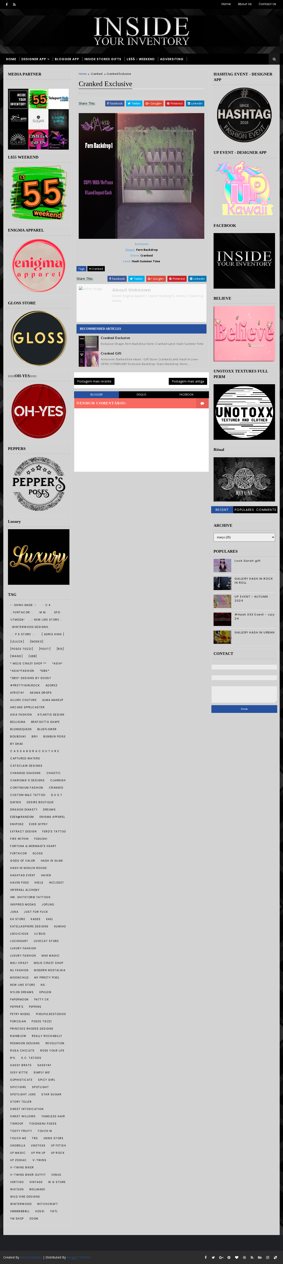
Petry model (20, 1014)
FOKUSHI (41, 839)
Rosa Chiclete (22, 1050)
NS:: (44, 985)
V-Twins (40, 1160)
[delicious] (275, 1257)
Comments (266, 510)
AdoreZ (52, 685)
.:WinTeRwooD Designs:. (30, 627)
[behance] (259, 1257)
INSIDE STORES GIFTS (102, 59)
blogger (96, 394)
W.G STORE (57, 1182)
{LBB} (33, 656)
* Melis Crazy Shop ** (28, 663)
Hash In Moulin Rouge (28, 868)
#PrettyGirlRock (25, 685)
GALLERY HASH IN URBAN (255, 632)
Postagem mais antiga (188, 381)
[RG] (60, 649)
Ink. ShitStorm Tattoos (30, 897)
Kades (36, 919)
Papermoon (19, 999)
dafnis (15, 802)
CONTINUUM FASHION (26, 787)
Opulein (45, 992)
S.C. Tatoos (31, 1058)
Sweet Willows (23, 1116)
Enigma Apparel (52, 817)
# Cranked (96, 269)
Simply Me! (42, 1072)
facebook (186, 394)
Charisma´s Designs (27, 780)
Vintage (36, 1182)
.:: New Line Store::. (46, 619)
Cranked (56, 787)
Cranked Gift (111, 353)
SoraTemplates (31, 1257)
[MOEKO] (37, 641)
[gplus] (221, 1257)
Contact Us (267, 4)
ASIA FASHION (21, 714)
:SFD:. (57, 612)
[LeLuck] (17, 641)
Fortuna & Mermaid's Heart (33, 846)
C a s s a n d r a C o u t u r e (34, 751)
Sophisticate (21, 1080)
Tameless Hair (53, 1116)
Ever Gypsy (38, 824)
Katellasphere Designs (29, 926)
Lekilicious (19, 934)
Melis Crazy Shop (48, 963)
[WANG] (16, 656)
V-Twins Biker (22, 1167)
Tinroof (17, 1123)
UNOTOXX (38, 1145)
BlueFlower (47, 729)
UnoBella (17, 1145)
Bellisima (18, 722)
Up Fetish (58, 1145)
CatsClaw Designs (26, 766)
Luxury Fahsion (23, 948)
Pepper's (16, 1007)
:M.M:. (43, 612)
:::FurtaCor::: (21, 612)
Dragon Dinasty (24, 809)
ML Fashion (19, 970)
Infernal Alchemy (25, 890)
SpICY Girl (46, 1080)
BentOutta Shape (45, 722)
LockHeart (19, 941)
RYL (13, 1058)
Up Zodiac (18, 1160)
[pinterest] (229, 1257)
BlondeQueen (21, 729)
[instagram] (267, 1257)
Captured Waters (25, 758)
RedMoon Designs (25, 1043)
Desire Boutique (40, 802)
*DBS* (45, 671)
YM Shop (17, 1218)
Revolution (55, 1043)
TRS (35, 1138)
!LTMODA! (17, 619)
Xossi (40, 1211)
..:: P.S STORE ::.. (23, 634)
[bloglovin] (236, 1257)
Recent (222, 510)
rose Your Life (52, 1050)
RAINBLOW (18, 1036)
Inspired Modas (23, 904)
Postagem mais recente (94, 381)
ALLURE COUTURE (23, 700)
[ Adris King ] (53, 634)
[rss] (14, 4)
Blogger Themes (79, 1257)
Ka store (17, 919)
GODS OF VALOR (22, 861)
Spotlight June (23, 1094)
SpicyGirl (18, 1087)
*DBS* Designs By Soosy (30, 678)
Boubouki (18, 736)
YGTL (54, 1211)
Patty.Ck (41, 999)
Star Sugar (51, 1094)
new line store (22, 985)
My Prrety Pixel (47, 977)
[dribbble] (244, 1257)
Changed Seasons (25, 773)
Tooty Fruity (21, 1131)
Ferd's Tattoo (54, 831)
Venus (56, 1175)
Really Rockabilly (47, 1036)
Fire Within (19, 839)
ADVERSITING (172, 59)
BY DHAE (16, 744)
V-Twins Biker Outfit (28, 1175)
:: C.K (46, 605)
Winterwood (21, 1204)
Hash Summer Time (146, 261)
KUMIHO (60, 926)
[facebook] (6, 4)
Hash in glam (52, 861)
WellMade (37, 1189)
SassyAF (44, 1065)
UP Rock (58, 1153)
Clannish (58, 780)
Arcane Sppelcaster (27, 707)
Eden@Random (22, 817)
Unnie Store (54, 1138)
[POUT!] (45, 649)
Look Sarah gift (248, 561)
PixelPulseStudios (51, 1014)
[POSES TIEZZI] (21, 649)
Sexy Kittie (19, 1072)
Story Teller (21, 1102)
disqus (141, 394)
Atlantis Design (51, 714)
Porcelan (18, 1021)
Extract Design (23, 831)
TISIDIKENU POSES (43, 1123)
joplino (48, 904)
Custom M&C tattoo (28, 795)
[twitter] (213, 1257)
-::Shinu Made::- (23, 605)
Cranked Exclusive (115, 338)
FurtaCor (18, 853)
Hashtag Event (23, 875)
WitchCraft (47, 1204)
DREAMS (49, 809)
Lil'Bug (40, 934)
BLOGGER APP (67, 59)
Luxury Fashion (23, 955)
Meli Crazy (19, 963)
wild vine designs (25, 1196)
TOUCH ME (18, 1138)
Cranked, (129, 93)
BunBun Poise (54, 736)
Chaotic (53, 773)
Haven (46, 875)
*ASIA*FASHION (22, 671)
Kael (49, 919)
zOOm (33, 1218)
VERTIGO (17, 1182)
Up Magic (18, 1153)
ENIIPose (17, 824)
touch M (45, 1131)
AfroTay (17, 693)
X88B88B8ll (20, 1211)
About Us (245, 4)
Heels (39, 882)
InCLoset (56, 882)
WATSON (17, 1189)
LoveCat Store (46, 941)
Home (226, 4)
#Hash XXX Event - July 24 (255, 616)
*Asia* (57, 663)
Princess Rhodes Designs (32, 1028)
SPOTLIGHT (40, 1087)
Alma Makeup (52, 700)
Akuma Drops (41, 693)
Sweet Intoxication (27, 1109)
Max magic (51, 955)
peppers (35, 1007)
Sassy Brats (21, 1065)
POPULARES (244, 510)
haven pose (19, 882)
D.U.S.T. (57, 795)
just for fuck (36, 912)
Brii (35, 736)
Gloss (38, 853)
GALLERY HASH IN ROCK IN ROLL (254, 581)
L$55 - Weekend (141, 59)
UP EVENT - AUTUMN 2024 (251, 598)
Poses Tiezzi (42, 1021)
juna (14, 912)
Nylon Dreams (22, 992)
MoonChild (19, 977)
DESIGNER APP (33, 59)
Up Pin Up (38, 1153)
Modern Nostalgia (49, 970)
